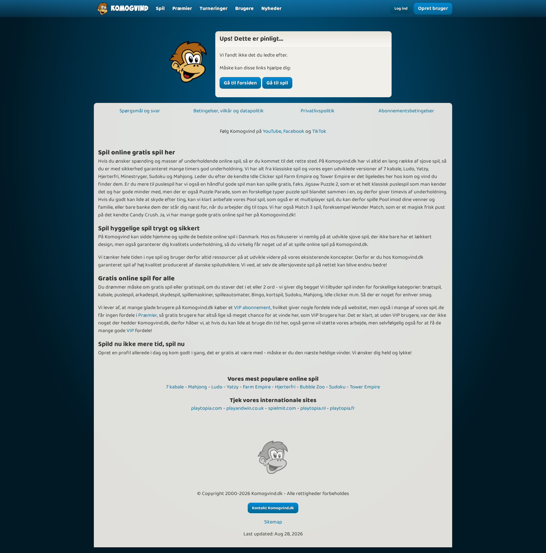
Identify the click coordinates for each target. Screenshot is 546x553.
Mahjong (197, 387)
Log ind (401, 8)
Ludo (216, 387)
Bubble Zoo (312, 387)
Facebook (293, 131)
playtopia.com (206, 408)
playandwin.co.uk (245, 408)
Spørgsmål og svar (139, 111)
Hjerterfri (285, 387)
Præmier (147, 315)
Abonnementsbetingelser (406, 111)
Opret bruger (433, 9)
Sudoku (337, 387)
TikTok (319, 131)
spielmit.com (282, 408)
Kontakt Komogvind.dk (273, 508)
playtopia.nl (313, 408)
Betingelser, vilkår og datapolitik (228, 111)
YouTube (272, 131)
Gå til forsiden (240, 83)
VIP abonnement (252, 308)
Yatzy (233, 387)
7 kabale (175, 387)
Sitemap (273, 522)
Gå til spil (277, 83)
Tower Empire (365, 387)
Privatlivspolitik (317, 111)
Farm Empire (257, 387)
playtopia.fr (342, 408)
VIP (130, 331)
